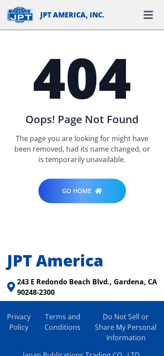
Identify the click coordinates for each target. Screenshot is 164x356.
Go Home (76, 191)
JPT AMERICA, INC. (72, 15)
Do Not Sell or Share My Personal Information (126, 327)
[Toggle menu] (148, 15)
